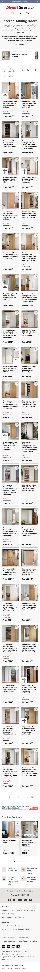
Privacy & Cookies (8, 941)
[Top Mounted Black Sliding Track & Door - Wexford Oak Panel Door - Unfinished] (29, 390)
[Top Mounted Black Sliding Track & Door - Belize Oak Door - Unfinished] (29, 90)
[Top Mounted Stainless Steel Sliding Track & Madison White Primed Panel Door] (10, 715)
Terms (4, 968)
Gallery (32, 910)
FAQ (11, 926)
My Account (6, 910)
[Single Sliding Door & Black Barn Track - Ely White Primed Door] (10, 166)
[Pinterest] (25, 900)
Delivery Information (9, 929)
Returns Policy (23, 929)
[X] (31, 900)
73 (32, 797)
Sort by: (9, 70)
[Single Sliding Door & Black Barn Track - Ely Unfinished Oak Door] (10, 282)
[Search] (13, 13)
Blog (13, 910)
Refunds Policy (23, 938)
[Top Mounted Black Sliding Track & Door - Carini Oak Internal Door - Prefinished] (29, 592)
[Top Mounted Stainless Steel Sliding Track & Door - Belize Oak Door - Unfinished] (10, 200)
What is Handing (8, 914)
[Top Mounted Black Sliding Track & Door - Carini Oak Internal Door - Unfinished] (29, 200)
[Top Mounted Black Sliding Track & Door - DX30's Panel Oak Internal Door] (10, 557)
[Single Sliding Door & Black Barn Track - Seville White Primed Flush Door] (29, 166)
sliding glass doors (19, 29)
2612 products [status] (8, 76)
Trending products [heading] (12, 817)
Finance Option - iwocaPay (27, 941)
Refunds (10, 968)
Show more (20, 44)
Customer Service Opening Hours (14, 917)
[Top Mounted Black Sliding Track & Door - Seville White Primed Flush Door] (10, 129)
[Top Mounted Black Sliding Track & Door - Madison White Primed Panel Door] (29, 474)
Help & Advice (22, 910)
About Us (5, 926)
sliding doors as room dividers (19, 31)
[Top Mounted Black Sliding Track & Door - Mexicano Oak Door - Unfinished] (10, 241)
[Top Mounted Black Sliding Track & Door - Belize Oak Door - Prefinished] (29, 557)
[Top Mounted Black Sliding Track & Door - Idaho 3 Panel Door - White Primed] (10, 674)
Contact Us (19, 926)
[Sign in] (20, 13)
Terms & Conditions (9, 938)
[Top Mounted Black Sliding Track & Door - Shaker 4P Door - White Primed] (29, 319)
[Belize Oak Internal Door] (10, 829)
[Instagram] (15, 900)
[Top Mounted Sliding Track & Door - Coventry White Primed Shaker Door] (29, 355)
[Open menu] (5, 13)
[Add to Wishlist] (17, 84)
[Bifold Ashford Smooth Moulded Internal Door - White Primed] (29, 829)
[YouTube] (20, 900)
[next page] (35, 797)
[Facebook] (9, 900)
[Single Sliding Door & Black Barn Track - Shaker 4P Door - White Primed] (10, 355)
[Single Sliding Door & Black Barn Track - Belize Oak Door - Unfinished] (10, 90)
